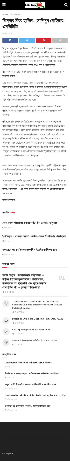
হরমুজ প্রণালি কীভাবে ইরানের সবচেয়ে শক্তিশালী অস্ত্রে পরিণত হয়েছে (30, 384)
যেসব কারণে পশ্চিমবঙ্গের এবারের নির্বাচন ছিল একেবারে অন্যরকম (29, 223)
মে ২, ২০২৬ (7, 241)
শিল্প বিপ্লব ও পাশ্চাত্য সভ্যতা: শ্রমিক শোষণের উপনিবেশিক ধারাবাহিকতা (34, 236)
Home (5, 15)
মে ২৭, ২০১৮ (7, 33)
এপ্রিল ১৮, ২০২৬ (9, 254)
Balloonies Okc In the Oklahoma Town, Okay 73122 (37, 318)
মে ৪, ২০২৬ (7, 227)
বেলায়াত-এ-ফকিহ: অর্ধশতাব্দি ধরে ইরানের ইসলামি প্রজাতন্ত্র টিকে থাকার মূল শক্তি (35, 395)
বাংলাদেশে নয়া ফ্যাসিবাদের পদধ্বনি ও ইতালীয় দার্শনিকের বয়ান (29, 249)
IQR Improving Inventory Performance (31, 329)
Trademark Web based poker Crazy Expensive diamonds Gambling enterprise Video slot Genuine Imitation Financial (37, 304)
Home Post (15, 15)
